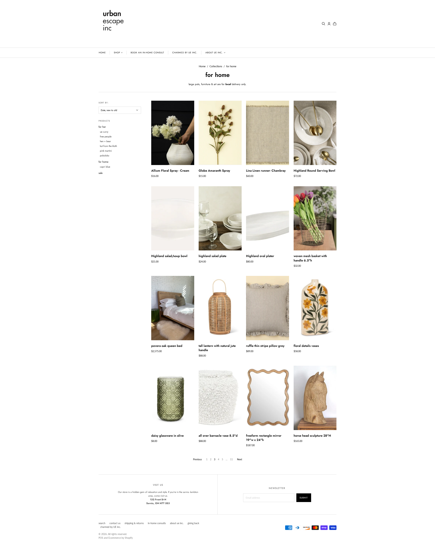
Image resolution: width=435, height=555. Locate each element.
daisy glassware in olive (167, 435)
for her (102, 127)
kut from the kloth (108, 146)
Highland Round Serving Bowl (314, 170)
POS (101, 537)
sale (101, 173)
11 (231, 459)
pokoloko (104, 155)
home (102, 52)
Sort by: (104, 102)
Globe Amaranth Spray (214, 170)
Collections (216, 66)
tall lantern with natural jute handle (217, 348)
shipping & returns (134, 523)
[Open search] (323, 23)
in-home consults (157, 523)
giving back (193, 523)
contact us (114, 523)
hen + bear (105, 141)
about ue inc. (214, 52)
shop (117, 52)
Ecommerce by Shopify (120, 537)
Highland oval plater (260, 256)
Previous (197, 459)
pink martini (106, 150)
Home (202, 66)
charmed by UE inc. (184, 52)
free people (105, 136)
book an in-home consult (147, 52)
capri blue (105, 166)
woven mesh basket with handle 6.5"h (310, 258)
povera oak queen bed (166, 346)
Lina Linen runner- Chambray (266, 170)
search (102, 523)
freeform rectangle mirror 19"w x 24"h (263, 437)
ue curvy (104, 131)
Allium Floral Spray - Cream (170, 170)
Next (239, 459)
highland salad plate (212, 256)
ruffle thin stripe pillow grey (265, 346)
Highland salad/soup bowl (169, 256)
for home (103, 162)
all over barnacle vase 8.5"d (218, 435)
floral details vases (306, 346)
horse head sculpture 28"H (312, 435)
